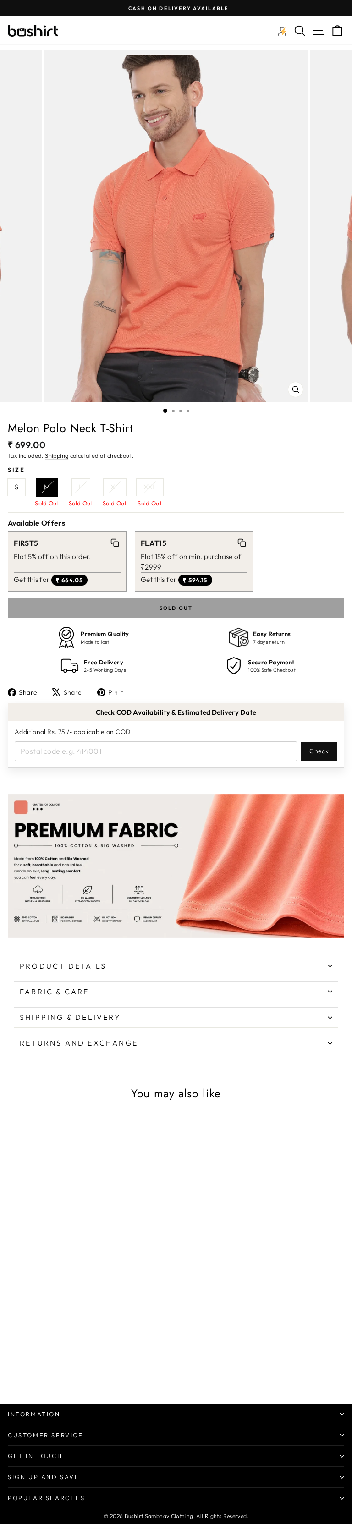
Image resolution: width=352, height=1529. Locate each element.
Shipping (56, 455)
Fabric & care (54, 991)
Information (34, 1414)
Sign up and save (44, 1476)
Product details (63, 965)
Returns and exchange (79, 1042)
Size (16, 469)
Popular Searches (46, 1498)
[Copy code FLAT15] (242, 543)
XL (114, 486)
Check (319, 751)
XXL (149, 486)
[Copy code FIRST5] (115, 543)
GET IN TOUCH (35, 1455)
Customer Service (45, 1435)
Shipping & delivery (70, 1017)
